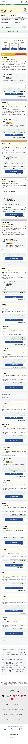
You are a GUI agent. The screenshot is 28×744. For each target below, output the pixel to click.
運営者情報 (16, 709)
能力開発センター (6, 180)
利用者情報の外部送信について (17, 711)
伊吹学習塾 (4, 549)
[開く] (25, 61)
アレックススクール (6, 402)
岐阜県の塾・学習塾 (5, 397)
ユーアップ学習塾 (6, 481)
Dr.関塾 (3, 268)
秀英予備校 (4, 57)
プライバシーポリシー (7, 711)
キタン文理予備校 (6, 447)
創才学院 (4, 503)
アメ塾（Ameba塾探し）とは (15, 704)
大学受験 (17, 695)
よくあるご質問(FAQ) (18, 714)
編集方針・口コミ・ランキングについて (13, 706)
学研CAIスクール (6, 143)
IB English (4, 526)
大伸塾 (3, 595)
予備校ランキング (10, 5)
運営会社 (5, 714)
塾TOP (2, 5)
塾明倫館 (4, 304)
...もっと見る (23, 81)
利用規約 (21, 709)
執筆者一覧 (5, 709)
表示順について (5, 34)
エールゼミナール (6, 371)
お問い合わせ (11, 714)
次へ (23, 641)
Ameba (8, 728)
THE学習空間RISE (6, 327)
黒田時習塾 (4, 617)
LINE (11, 695)
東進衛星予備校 (5, 222)
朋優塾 (3, 572)
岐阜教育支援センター (7, 349)
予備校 (5, 5)
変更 (24, 27)
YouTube (15, 699)
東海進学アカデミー (6, 425)
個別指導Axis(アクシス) (7, 102)
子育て (24, 695)
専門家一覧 (11, 709)
